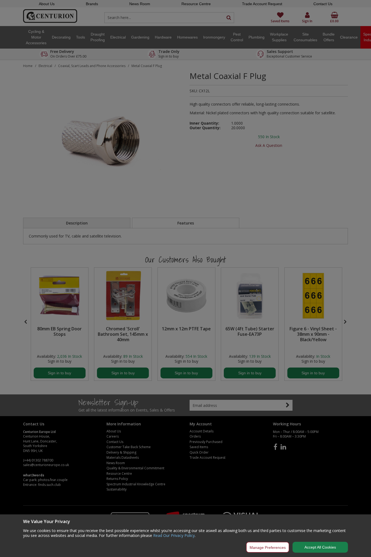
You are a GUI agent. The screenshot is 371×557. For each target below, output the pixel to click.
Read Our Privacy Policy (174, 535)
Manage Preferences (268, 547)
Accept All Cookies (320, 547)
